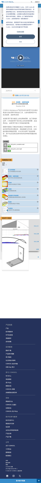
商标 (7, 464)
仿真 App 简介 (10, 367)
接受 (20, 36)
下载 (9, 146)
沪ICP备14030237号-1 (11, 468)
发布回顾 (8, 341)
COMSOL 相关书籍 (12, 364)
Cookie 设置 (9, 466)
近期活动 (8, 408)
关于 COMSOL (10, 446)
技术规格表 (9, 331)
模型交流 (8, 386)
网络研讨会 (9, 401)
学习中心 (8, 376)
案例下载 (8, 350)
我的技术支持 (10, 423)
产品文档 (8, 433)
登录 (7, 460)
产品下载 (8, 437)
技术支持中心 (10, 420)
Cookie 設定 (20, 32)
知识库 (8, 427)
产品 (7, 328)
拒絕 (20, 42)
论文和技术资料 (11, 360)
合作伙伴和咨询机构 (12, 430)
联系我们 (8, 455)
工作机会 (8, 449)
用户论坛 (8, 382)
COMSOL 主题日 (11, 405)
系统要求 (8, 338)
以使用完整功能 (22, 95)
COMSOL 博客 (10, 389)
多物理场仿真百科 (11, 392)
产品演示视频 (10, 354)
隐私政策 (8, 462)
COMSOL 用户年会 (12, 411)
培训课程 (8, 379)
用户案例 (8, 357)
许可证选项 (9, 335)
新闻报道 (8, 452)
